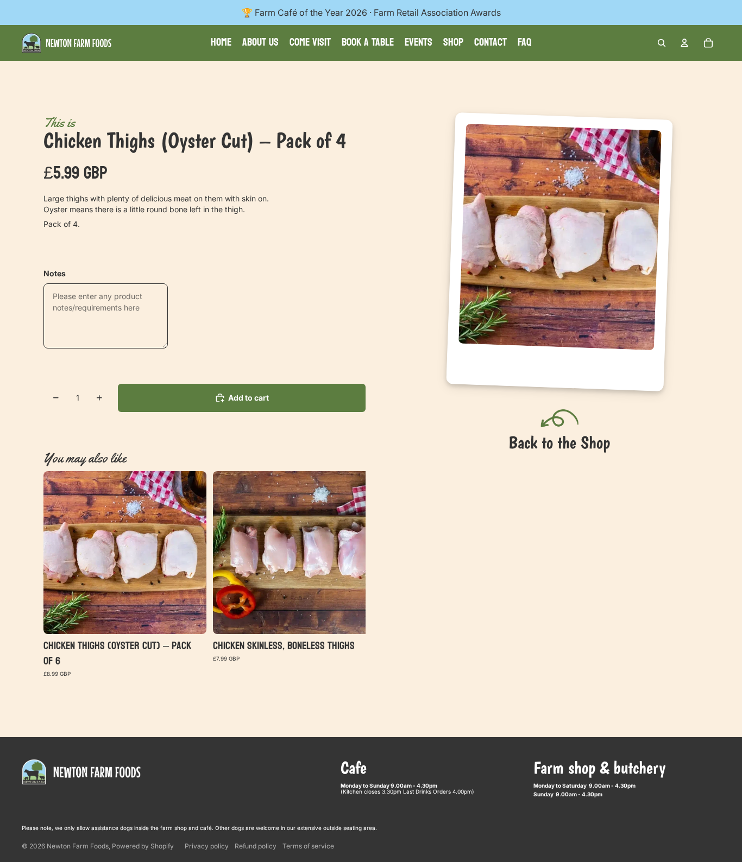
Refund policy (255, 846)
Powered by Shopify (143, 846)
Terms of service (308, 846)
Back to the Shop (559, 442)
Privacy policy (207, 846)
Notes (54, 273)
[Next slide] (334, 574)
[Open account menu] (684, 43)
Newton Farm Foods (78, 846)
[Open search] (662, 43)
